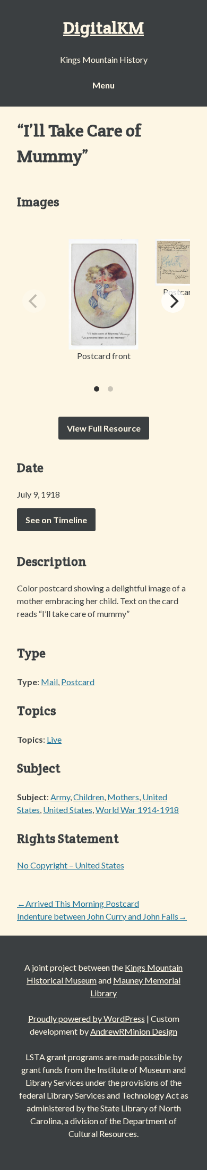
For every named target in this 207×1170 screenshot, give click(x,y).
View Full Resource (104, 428)
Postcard (77, 682)
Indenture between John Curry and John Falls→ (102, 916)
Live (54, 739)
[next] (173, 301)
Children (88, 797)
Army (60, 797)
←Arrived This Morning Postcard (78, 903)
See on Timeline (56, 520)
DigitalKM (103, 27)
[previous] (34, 301)
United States (67, 810)
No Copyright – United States (70, 865)
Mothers (123, 797)
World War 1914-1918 (137, 810)
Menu (103, 85)
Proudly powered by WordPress (86, 1018)
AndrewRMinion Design (133, 1031)
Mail (49, 682)
